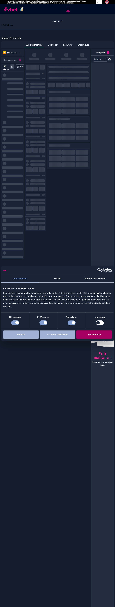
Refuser (21, 334)
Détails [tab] (57, 278)
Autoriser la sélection (57, 334)
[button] (68, 7)
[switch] (43, 323)
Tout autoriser (94, 334)
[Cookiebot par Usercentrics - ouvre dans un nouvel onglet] (99, 270)
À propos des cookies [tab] (95, 278)
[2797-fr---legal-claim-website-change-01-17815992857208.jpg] (57, 2)
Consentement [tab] (20, 278)
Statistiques (57, 22)
